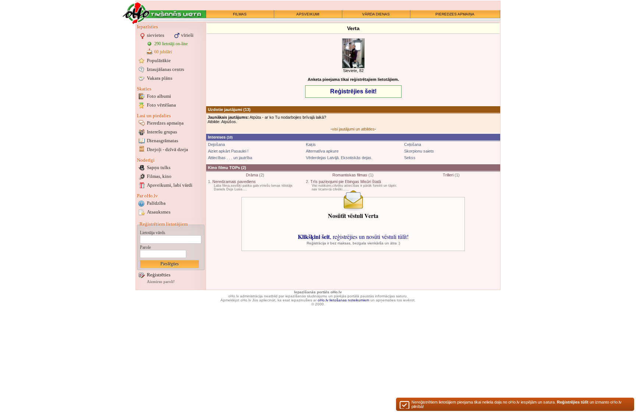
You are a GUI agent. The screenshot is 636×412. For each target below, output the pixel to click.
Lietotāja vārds (152, 232)
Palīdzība (156, 203)
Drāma (252, 175)
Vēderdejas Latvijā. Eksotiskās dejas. (339, 157)
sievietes (155, 35)
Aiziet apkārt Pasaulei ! (228, 151)
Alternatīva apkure (322, 151)
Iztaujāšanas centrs (165, 69)
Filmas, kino (159, 176)
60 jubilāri (163, 51)
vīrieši (187, 35)
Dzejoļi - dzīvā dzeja (167, 149)
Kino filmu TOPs (224, 167)
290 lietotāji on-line (171, 43)
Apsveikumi (169, 185)
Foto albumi (159, 96)
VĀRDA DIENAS (376, 14)
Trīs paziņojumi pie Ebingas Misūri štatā (345, 181)
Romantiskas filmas (349, 175)
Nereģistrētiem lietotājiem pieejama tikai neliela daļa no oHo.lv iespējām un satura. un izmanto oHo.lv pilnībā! (516, 404)
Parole (145, 247)
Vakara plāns (159, 78)
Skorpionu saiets (419, 151)
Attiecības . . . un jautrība (230, 157)
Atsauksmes (158, 212)
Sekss (410, 157)
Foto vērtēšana (161, 105)
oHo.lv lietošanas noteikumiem (343, 300)
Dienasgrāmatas (162, 140)
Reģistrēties (158, 274)
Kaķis (311, 144)
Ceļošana (412, 144)
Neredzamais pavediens (234, 181)
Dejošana (216, 144)
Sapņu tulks (158, 167)
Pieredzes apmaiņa (165, 123)
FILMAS (240, 14)
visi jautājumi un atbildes (353, 129)
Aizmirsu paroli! (161, 282)
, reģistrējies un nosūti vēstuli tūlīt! (353, 236)
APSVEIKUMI (307, 14)
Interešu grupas (162, 132)
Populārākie (159, 60)
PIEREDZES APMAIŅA (454, 14)
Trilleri (448, 175)
